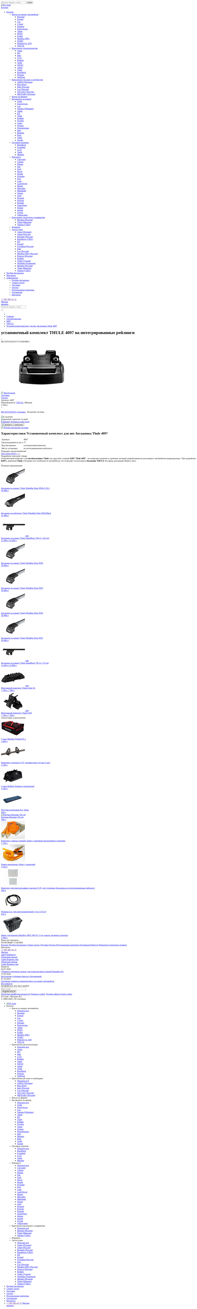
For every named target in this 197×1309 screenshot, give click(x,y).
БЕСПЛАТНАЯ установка (13, 412)
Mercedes (21, 188)
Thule (19, 70)
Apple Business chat (9, 959)
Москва (4, 302)
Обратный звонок (9, 957)
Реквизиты (104, 945)
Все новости (6, 983)
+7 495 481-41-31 (8, 299)
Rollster (20, 60)
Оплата (15, 287)
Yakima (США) (24, 225)
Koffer (20, 36)
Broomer (21, 17)
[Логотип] (6, 5)
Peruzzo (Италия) (25, 256)
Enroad (20, 19)
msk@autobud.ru (8, 954)
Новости (94, 945)
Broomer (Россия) (25, 237)
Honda (20, 174)
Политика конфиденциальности (15, 994)
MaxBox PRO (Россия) (27, 254)
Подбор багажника (15, 273)
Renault (20, 203)
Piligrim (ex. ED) (24, 43)
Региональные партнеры (23, 290)
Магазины (11, 275)
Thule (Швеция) (24, 222)
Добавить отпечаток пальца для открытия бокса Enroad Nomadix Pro (32, 971)
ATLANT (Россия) (25, 92)
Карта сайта (66, 994)
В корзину (5, 421)
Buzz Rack (22, 84)
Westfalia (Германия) (26, 263)
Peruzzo (20, 75)
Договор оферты (53, 994)
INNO (20, 34)
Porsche (20, 200)
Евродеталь (22, 29)
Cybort (20, 24)
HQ (18, 53)
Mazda (20, 186)
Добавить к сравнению (13, 425)
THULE (20, 46)
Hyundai (21, 176)
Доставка (16, 285)
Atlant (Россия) (24, 234)
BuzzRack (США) (25, 239)
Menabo (20, 133)
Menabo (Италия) (25, 220)
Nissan (20, 193)
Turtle (19, 63)
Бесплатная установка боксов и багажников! (21, 976)
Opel (19, 196)
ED (18, 113)
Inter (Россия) (23, 87)
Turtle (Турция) (24, 261)
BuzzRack (21, 72)
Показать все (23, 1011)
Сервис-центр (18, 283)
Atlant (19, 31)
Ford (19, 169)
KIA (19, 179)
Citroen (20, 162)
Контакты (16, 295)
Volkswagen (22, 215)
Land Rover (22, 183)
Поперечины (23, 128)
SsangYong (22, 205)
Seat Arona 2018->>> (10, 453)
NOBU (20, 41)
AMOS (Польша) (25, 82)
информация (12, 278)
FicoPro (20, 121)
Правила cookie (38, 994)
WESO (20, 65)
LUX (19, 58)
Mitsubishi (21, 191)
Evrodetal (21, 147)
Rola (19, 135)
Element (20, 26)
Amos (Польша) (24, 232)
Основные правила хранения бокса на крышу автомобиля (27, 981)
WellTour (21, 77)
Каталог (5, 945)
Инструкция (9, 393)
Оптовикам (17, 292)
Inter (19, 55)
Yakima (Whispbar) (25, 109)
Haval (19, 171)
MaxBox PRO (23, 38)
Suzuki (20, 140)
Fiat (18, 167)
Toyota (20, 212)
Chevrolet (21, 159)
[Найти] (2, 310)
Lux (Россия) (23, 89)
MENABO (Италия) (26, 94)
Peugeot (20, 198)
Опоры (20, 125)
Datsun (20, 164)
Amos (19, 51)
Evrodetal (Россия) (25, 246)
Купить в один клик (20, 421)
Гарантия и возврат (118, 945)
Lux (19, 22)
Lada (19, 181)
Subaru (20, 208)
